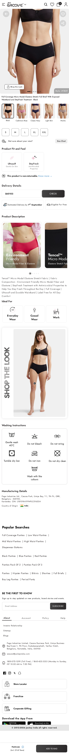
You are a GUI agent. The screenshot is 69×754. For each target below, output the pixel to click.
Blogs (6, 635)
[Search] (46, 4)
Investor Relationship (12, 625)
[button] (59, 4)
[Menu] (3, 4)
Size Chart (61, 141)
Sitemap (7, 630)
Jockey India (32, 727)
